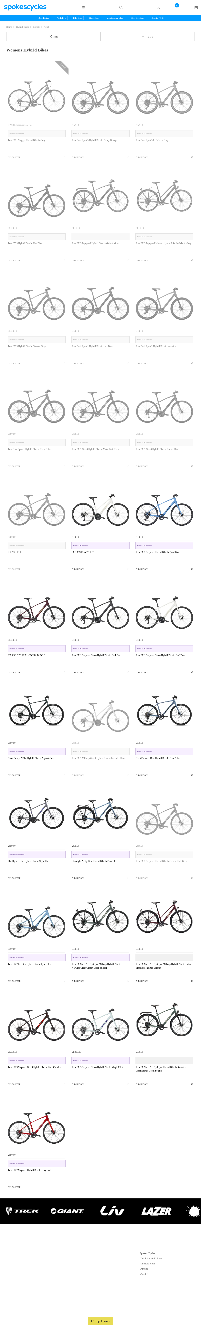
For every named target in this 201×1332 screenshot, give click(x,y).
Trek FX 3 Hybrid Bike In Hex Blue (25, 243)
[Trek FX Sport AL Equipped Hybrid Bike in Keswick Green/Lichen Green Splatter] (164, 1019)
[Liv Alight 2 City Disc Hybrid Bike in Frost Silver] (100, 813)
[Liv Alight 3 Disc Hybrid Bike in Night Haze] (36, 813)
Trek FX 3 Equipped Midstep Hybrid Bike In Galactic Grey (163, 243)
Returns (40, 1263)
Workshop (95, 1253)
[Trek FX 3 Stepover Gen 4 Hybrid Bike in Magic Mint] (100, 1019)
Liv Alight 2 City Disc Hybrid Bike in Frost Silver (95, 861)
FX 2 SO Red (14, 552)
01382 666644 (149, 1248)
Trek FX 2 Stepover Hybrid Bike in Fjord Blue (157, 552)
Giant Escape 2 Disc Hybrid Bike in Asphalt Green (31, 758)
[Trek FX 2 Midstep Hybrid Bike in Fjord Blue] (36, 916)
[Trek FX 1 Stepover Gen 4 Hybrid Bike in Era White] (164, 607)
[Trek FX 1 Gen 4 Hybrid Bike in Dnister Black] (164, 401)
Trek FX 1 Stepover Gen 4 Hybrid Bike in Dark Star (96, 655)
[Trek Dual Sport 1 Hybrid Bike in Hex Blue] (100, 298)
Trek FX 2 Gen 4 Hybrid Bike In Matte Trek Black (95, 449)
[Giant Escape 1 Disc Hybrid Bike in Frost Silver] (164, 710)
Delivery (41, 1248)
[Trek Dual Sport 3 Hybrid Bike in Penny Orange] (100, 92)
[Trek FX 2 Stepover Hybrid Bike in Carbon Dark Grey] (164, 813)
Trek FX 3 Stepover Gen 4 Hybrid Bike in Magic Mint (97, 1067)
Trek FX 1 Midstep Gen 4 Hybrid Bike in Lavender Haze (98, 758)
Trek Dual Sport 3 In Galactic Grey (152, 140)
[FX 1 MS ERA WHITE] (100, 504)
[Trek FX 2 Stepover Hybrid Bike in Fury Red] (36, 1122)
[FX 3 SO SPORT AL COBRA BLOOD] (36, 607)
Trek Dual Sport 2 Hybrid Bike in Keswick (156, 346)
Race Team (96, 1263)
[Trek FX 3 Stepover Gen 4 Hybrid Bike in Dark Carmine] (36, 1019)
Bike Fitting (96, 1248)
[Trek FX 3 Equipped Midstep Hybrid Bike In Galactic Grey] (164, 195)
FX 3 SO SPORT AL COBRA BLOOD (26, 655)
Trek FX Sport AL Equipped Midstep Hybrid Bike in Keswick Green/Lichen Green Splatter (96, 966)
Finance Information (47, 1258)
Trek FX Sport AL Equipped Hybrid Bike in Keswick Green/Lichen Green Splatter (161, 1069)
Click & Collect (44, 1253)
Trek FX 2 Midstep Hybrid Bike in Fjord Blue (29, 964)
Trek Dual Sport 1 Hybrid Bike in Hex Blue (92, 346)
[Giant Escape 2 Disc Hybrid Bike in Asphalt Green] (36, 710)
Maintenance (97, 1268)
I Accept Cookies (100, 1321)
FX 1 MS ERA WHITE (83, 552)
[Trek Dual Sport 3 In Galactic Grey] (164, 92)
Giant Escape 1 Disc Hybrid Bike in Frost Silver (158, 758)
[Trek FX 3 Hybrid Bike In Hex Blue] (36, 195)
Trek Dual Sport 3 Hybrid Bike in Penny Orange (94, 140)
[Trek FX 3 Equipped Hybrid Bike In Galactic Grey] (100, 195)
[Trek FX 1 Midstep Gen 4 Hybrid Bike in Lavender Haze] (100, 710)
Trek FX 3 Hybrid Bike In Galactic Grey (27, 346)
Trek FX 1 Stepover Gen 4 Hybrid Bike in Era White (160, 655)
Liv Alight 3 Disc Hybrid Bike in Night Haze (29, 861)
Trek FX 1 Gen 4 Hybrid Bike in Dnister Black (158, 449)
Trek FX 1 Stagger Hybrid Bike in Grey (26, 140)
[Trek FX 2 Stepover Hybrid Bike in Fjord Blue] (164, 504)
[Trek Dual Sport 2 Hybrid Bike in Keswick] (164, 298)
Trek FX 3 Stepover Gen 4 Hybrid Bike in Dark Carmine (34, 1067)
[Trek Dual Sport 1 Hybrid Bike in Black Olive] (36, 401)
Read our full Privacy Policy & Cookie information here (100, 1312)
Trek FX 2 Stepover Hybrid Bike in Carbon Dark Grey (161, 861)
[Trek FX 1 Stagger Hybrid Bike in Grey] (36, 92)
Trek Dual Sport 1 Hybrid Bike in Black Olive (29, 449)
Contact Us (146, 1278)
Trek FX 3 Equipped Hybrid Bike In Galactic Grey (95, 243)
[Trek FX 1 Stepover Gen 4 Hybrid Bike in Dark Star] (100, 607)
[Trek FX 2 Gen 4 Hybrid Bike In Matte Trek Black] (100, 401)
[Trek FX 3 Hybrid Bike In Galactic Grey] (36, 298)
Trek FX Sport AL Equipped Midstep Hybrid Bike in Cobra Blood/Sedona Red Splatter (163, 966)
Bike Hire (95, 1258)
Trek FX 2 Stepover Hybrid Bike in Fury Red (29, 1170)
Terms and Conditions (48, 1268)
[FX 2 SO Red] (36, 504)
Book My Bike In (99, 1273)
